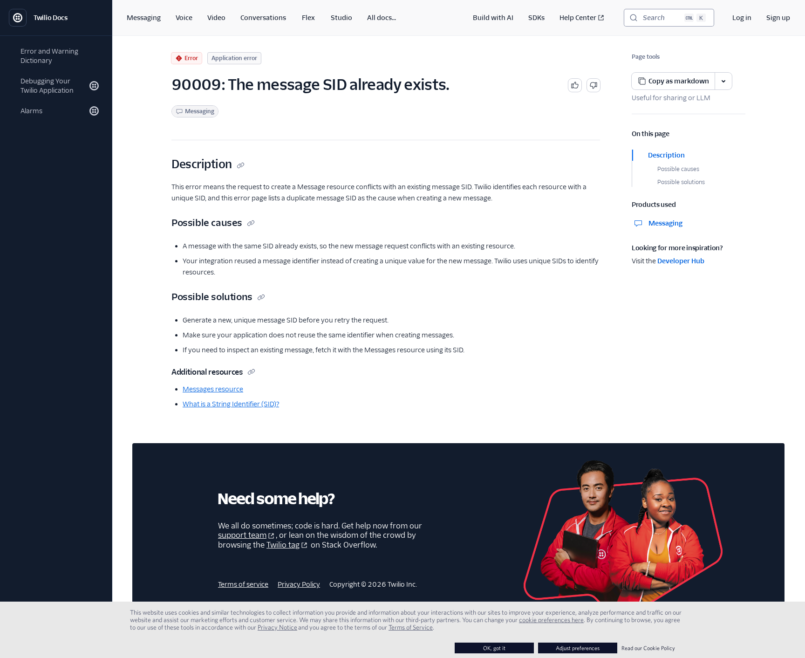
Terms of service (243, 584)
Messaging (144, 18)
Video (216, 18)
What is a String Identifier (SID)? (231, 404)
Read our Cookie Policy (648, 648)
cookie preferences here (551, 620)
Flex (308, 18)
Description (666, 155)
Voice (184, 18)
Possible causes (678, 168)
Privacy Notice (277, 627)
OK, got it (494, 648)
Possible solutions (681, 181)
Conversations (263, 18)
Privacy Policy (299, 584)
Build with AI (493, 18)
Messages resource (213, 389)
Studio (341, 18)
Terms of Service (411, 627)
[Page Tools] (723, 81)
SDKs (536, 18)
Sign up (778, 18)
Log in (741, 18)
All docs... (381, 18)
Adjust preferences (578, 648)
